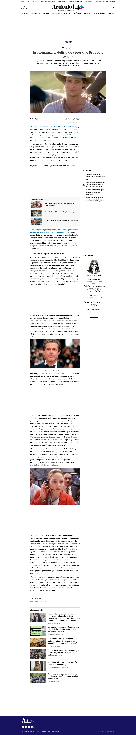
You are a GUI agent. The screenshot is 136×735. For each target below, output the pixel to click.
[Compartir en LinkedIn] (72, 119)
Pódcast (111, 13)
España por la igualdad (82, 13)
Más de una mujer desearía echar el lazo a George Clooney (53, 127)
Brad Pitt (44, 129)
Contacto (32, 731)
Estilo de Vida (34, 601)
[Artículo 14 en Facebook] (29, 727)
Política (25, 13)
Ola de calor (108, 1)
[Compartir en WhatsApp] (75, 119)
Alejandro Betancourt (62, 1)
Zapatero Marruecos (41, 1)
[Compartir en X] (69, 119)
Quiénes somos (25, 731)
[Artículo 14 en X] (23, 727)
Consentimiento (56, 731)
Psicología (43, 601)
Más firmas (92, 316)
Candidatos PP (72, 1)
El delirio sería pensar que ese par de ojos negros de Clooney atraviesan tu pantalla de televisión (54, 135)
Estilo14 (95, 13)
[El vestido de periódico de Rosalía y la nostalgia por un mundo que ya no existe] (36, 213)
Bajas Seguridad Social (83, 1)
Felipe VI (92, 1)
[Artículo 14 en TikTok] (32, 727)
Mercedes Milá (51, 1)
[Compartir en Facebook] (66, 119)
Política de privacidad (41, 731)
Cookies (49, 731)
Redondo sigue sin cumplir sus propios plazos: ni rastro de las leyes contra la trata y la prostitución (95, 191)
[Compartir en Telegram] (78, 119)
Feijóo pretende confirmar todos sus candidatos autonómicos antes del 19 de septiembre (95, 184)
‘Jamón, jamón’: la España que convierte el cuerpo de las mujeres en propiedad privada (95, 199)
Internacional (48, 13)
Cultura (58, 13)
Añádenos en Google (74, 122)
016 (40, 13)
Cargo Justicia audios (29, 1)
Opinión (103, 13)
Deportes (67, 13)
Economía (33, 13)
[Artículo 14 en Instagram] (26, 727)
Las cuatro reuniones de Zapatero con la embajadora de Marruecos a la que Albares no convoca (95, 177)
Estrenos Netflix (100, 1)
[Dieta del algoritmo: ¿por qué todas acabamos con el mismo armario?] (36, 205)
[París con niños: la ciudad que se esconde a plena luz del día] (36, 222)
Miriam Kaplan (34, 119)
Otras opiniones (87, 255)
